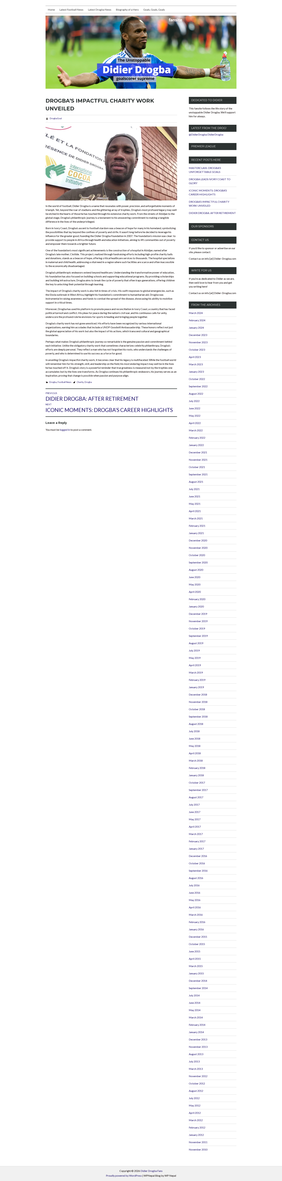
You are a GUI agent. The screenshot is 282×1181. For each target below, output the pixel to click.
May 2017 (194, 819)
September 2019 (198, 635)
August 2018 (196, 723)
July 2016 (194, 885)
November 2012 (198, 1076)
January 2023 (196, 371)
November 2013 (198, 1046)
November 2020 (198, 547)
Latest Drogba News (99, 9)
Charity (80, 382)
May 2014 (194, 1010)
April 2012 (195, 1112)
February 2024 (197, 320)
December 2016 (198, 855)
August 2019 (196, 643)
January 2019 (196, 687)
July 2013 (194, 1061)
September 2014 (198, 988)
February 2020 (197, 599)
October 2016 (197, 863)
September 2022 (198, 386)
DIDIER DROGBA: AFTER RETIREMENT (212, 212)
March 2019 (196, 672)
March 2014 (196, 1017)
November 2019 (198, 621)
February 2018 (197, 767)
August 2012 (196, 1090)
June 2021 (194, 496)
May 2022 (194, 415)
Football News (64, 382)
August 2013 (196, 1054)
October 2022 (197, 378)
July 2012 (194, 1098)
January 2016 (196, 929)
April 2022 (195, 422)
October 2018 (197, 709)
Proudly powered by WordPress (124, 1175)
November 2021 (198, 459)
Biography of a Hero (127, 9)
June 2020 (194, 577)
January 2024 (196, 327)
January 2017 (196, 848)
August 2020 (196, 569)
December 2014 (198, 980)
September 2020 (198, 562)
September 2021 (198, 474)
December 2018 (198, 694)
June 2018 (194, 738)
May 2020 (194, 584)
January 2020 (196, 606)
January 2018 (196, 775)
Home (51, 9)
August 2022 (196, 393)
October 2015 (197, 944)
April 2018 (195, 753)
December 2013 (198, 1039)
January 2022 (196, 445)
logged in (65, 429)
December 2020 (198, 540)
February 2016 (197, 922)
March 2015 (196, 966)
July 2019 (194, 650)
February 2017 (197, 841)
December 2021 (198, 452)
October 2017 (197, 782)
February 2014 (197, 1024)
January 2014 (196, 1032)
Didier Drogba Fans (152, 1170)
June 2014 (194, 1002)
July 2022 (194, 400)
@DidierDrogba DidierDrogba (206, 134)
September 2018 (198, 716)
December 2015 (198, 936)
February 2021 (197, 525)
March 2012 (196, 1120)
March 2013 (196, 1068)
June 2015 (194, 951)
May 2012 (194, 1105)
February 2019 (197, 679)
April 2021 (195, 511)
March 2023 (196, 364)
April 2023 (195, 356)
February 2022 (197, 437)
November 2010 (198, 1149)
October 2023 (197, 349)
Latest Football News (71, 9)
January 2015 (196, 973)
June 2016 (194, 892)
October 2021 (197, 467)
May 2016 (194, 899)
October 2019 (197, 628)
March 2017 (196, 833)
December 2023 (198, 334)
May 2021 (194, 503)
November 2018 (198, 701)
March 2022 (196, 430)
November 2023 (198, 342)
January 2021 (196, 533)
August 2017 (196, 797)
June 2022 (194, 408)
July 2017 (194, 804)
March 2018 (196, 760)
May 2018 (194, 745)
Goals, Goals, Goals (154, 9)
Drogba (53, 382)
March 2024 (196, 312)
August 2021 (196, 481)
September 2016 (198, 870)
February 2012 (197, 1127)
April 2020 (195, 591)
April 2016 (195, 907)
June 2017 (194, 811)
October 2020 (197, 555)
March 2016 (196, 914)
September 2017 (198, 789)
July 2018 (194, 731)
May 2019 (194, 657)
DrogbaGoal (56, 118)
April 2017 (195, 826)
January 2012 (196, 1134)
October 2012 (197, 1083)
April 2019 (195, 665)
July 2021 (194, 489)
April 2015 (195, 958)
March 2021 (196, 518)
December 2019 (198, 613)
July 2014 (194, 995)
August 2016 (196, 877)
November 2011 (198, 1142)
